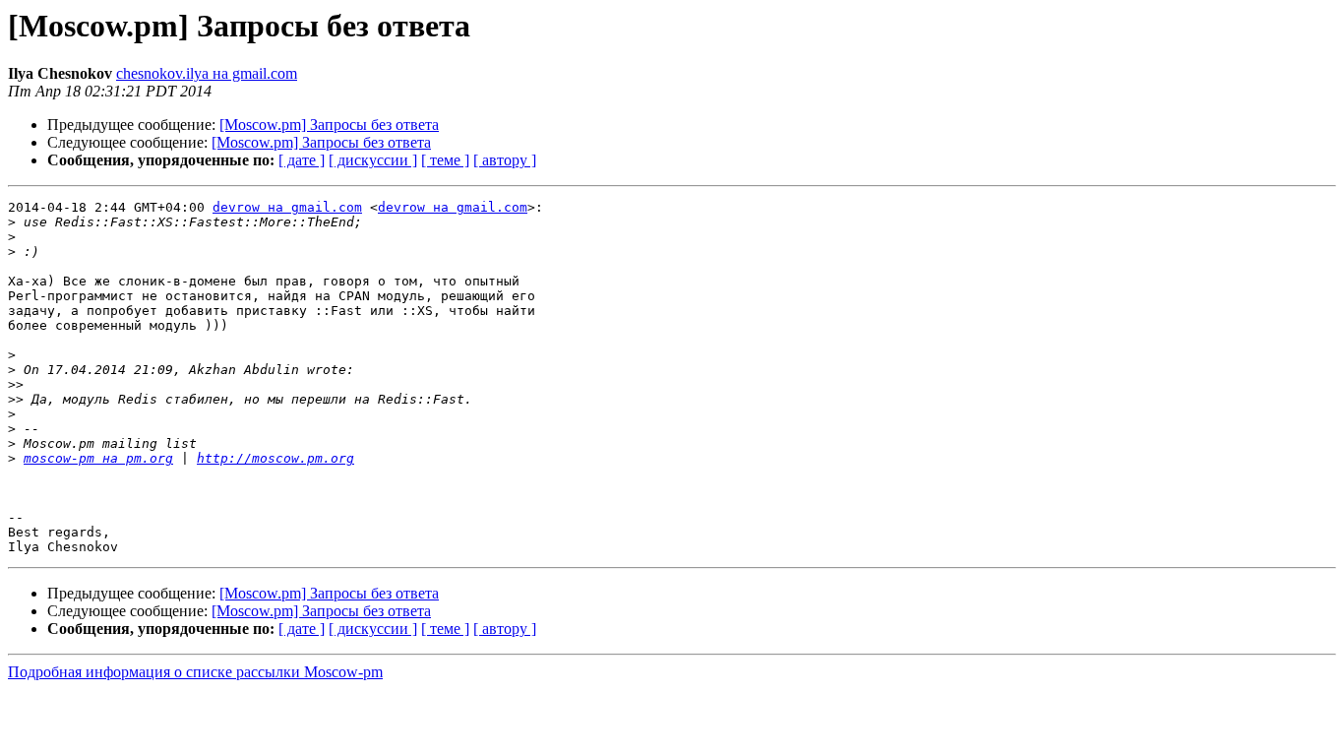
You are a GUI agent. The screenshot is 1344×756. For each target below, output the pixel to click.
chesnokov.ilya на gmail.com (206, 73)
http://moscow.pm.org (275, 458)
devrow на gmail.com (287, 207)
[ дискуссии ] (373, 160)
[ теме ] (445, 160)
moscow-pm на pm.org (98, 458)
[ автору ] (504, 160)
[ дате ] (301, 160)
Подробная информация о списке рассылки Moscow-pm (195, 671)
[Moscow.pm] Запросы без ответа (329, 124)
